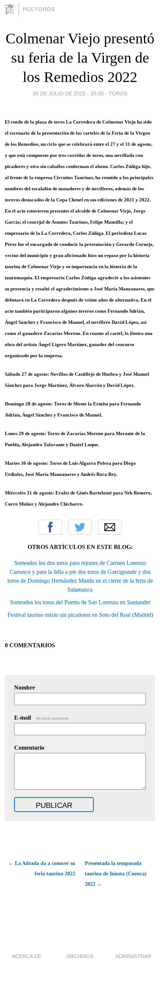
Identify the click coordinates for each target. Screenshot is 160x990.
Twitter (80, 527)
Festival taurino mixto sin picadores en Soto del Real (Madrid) (80, 615)
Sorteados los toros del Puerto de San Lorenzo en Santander (80, 602)
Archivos (80, 956)
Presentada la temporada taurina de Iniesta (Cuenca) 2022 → (116, 874)
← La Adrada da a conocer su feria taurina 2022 (41, 868)
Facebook (50, 527)
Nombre (24, 687)
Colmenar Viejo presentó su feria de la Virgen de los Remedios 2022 (80, 57)
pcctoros (39, 9)
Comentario (29, 747)
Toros (118, 93)
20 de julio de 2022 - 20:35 (68, 93)
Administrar (133, 956)
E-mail (42, 717)
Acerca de (26, 956)
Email (110, 527)
